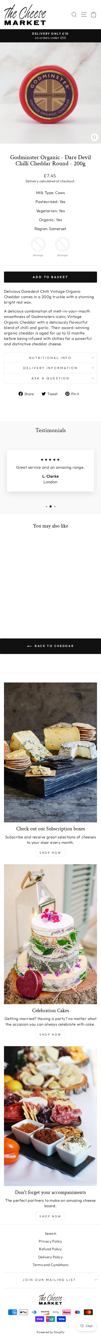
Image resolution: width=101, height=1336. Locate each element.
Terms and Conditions (50, 1265)
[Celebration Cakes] (50, 934)
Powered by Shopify (50, 1332)
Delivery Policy (50, 1257)
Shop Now (50, 852)
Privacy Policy (50, 1241)
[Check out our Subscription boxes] (50, 752)
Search (50, 1233)
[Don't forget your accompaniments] (50, 1116)
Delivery (32, 181)
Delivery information (50, 368)
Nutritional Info (50, 358)
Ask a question (50, 378)
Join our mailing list (49, 1280)
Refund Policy (50, 1249)
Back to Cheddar (54, 646)
